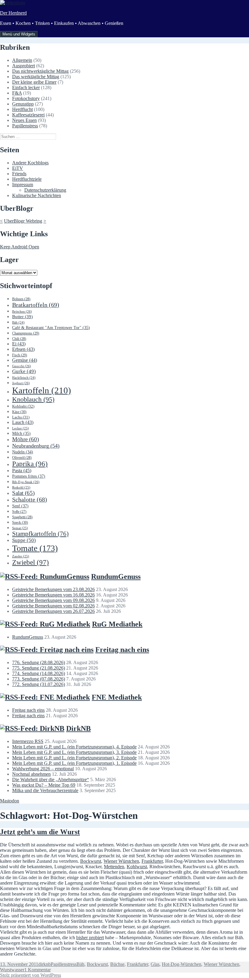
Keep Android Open (19, 246)
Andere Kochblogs (30, 162)
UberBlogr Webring (23, 220)
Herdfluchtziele (27, 179)
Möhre (25, 439)
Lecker (20, 428)
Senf (20, 505)
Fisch (19, 355)
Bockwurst (90, 861)
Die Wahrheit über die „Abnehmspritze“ (50, 779)
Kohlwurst (137, 866)
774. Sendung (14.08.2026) (38, 673)
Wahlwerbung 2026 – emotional (43, 768)
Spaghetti (22, 517)
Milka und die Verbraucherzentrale (45, 790)
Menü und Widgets (18, 34)
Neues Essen (24, 120)
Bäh (18, 322)
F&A (17, 93)
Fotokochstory (26, 98)
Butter (22, 316)
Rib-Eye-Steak (25, 482)
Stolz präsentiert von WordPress (30, 975)
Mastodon (9, 800)
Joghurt (21, 383)
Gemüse (24, 360)
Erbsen (23, 349)
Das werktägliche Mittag (35, 76)
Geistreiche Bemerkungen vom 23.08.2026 (53, 589)
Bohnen (21, 299)
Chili (19, 339)
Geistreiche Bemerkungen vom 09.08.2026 (53, 600)
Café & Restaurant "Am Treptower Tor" (51, 327)
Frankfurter (152, 861)
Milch (21, 433)
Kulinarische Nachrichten (36, 195)
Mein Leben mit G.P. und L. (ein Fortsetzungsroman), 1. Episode (74, 763)
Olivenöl (22, 457)
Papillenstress (25, 125)
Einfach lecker (26, 87)
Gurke (24, 371)
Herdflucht (22, 109)
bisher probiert (90, 937)
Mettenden (114, 866)
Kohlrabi (23, 406)
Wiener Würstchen (121, 861)
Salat (23, 493)
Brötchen (22, 311)
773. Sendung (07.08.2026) (38, 678)
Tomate (35, 548)
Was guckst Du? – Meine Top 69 (43, 785)
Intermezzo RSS (27, 741)
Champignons (25, 333)
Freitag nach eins (122, 650)
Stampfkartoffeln (40, 533)
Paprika (30, 464)
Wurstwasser (12, 969)
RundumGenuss (116, 576)
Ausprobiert (23, 65)
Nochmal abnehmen (31, 774)
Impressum (22, 184)
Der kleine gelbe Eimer (34, 82)
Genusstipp (23, 103)
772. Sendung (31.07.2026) (38, 684)
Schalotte (29, 499)
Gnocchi (21, 366)
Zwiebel (30, 562)
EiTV (17, 168)
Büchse (117, 964)
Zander (20, 556)
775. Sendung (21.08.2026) (38, 667)
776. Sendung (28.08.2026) (38, 662)
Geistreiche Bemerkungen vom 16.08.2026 (53, 594)
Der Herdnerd (13, 12)
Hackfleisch (24, 377)
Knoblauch (33, 399)
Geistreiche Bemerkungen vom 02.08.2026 (53, 605)
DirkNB (78, 728)
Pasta (21, 470)
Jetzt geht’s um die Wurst (40, 832)
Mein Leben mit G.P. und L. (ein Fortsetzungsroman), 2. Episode (74, 757)
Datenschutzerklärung (45, 190)
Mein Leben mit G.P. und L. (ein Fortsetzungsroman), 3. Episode (74, 752)
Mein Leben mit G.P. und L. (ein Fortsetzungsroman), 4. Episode (74, 746)
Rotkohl (21, 487)
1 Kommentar (37, 969)
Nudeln (22, 452)
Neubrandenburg (36, 446)
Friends (19, 173)
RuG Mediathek (117, 624)
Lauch (22, 422)
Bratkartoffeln (35, 304)
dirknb (44, 964)
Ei (19, 343)
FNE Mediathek (117, 697)
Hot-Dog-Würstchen (181, 964)
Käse (19, 412)
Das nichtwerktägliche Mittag (40, 71)
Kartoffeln (41, 390)
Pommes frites (28, 476)
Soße (19, 512)
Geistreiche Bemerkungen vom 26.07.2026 (53, 611)
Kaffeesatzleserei (28, 114)
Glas (155, 964)
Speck (20, 522)
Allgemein (22, 60)
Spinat (20, 528)
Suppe (24, 540)
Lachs (20, 417)
